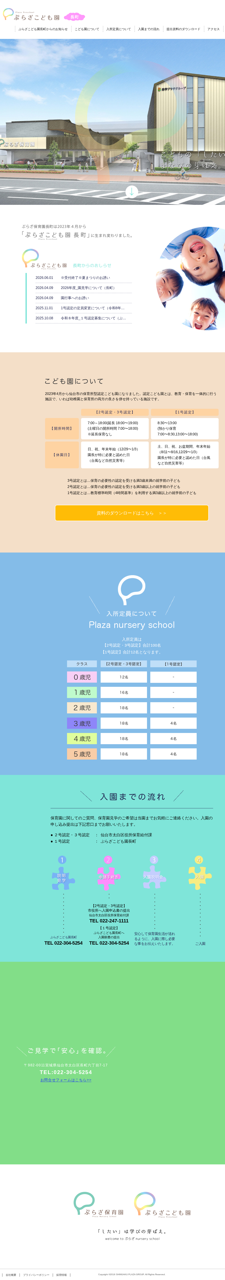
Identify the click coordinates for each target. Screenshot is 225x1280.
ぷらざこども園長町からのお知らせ (43, 29)
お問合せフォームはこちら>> (65, 1080)
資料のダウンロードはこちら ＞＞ (132, 513)
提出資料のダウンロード (183, 29)
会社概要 (11, 1274)
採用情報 (61, 1274)
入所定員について (118, 29)
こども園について (87, 29)
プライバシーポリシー (36, 1274)
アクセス (213, 29)
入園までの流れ (149, 29)
